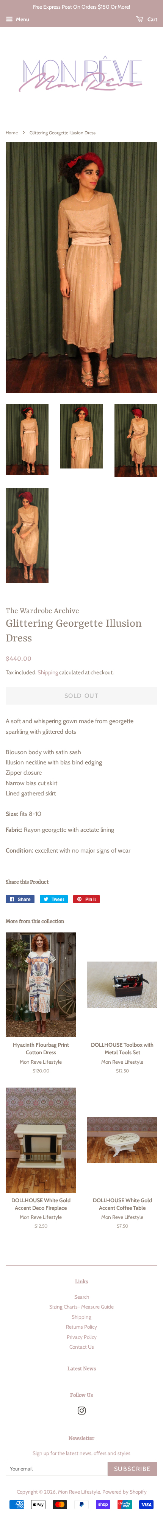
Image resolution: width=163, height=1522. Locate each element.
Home (12, 132)
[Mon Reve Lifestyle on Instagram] (81, 1412)
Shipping (48, 672)
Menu (22, 19)
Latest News (81, 1369)
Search (81, 1297)
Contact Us (81, 1347)
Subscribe (132, 1468)
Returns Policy (81, 1327)
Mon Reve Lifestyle (79, 1492)
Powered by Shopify (124, 1492)
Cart (151, 19)
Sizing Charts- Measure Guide (81, 1307)
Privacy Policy (82, 1337)
